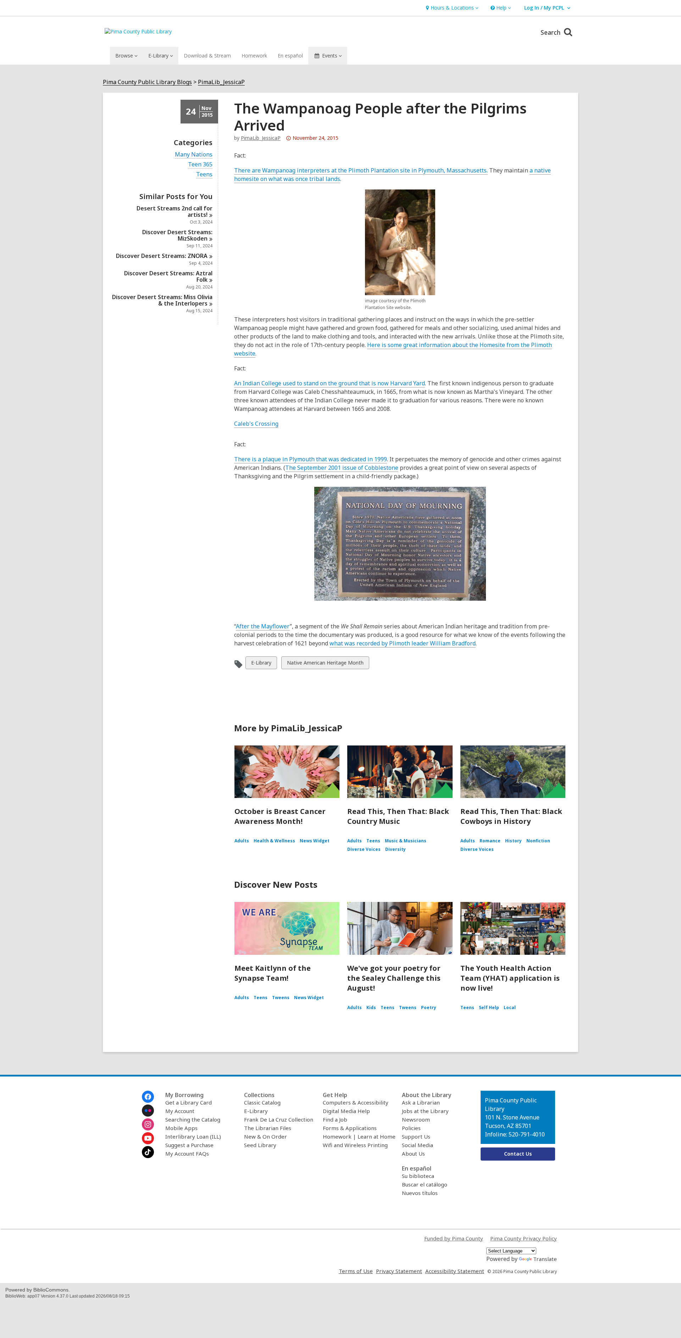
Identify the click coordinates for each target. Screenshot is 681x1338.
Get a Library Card (188, 1102)
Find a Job (335, 1119)
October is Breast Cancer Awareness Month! (280, 816)
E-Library (261, 664)
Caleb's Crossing (256, 424)
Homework (254, 55)
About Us (413, 1153)
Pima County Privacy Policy (523, 1238)
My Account (179, 1110)
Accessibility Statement (454, 1270)
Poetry (428, 1007)
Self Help (489, 1007)
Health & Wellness (274, 841)
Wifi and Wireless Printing (355, 1145)
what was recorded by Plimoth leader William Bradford (403, 643)
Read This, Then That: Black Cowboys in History (511, 816)
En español (290, 55)
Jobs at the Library (425, 1110)
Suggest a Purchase (189, 1145)
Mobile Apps (181, 1127)
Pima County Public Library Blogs (147, 82)
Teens (204, 174)
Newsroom (416, 1119)
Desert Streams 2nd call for (174, 211)
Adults (241, 841)
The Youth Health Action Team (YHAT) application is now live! (510, 978)
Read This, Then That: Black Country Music (398, 816)
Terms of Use (356, 1270)
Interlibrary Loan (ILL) (193, 1136)
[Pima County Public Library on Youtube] (148, 1138)
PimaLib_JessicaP (221, 82)
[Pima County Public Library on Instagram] (148, 1124)
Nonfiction (538, 841)
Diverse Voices (364, 849)
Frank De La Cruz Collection (278, 1119)
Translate (545, 1258)
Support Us (416, 1136)
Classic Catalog (262, 1102)
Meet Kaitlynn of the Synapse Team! (272, 973)
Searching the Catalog (192, 1119)
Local (510, 1007)
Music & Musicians (405, 841)
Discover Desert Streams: (177, 235)
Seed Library (260, 1145)
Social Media (417, 1145)
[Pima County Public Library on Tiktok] (148, 1152)
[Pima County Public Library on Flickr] (148, 1111)
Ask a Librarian (421, 1102)
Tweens (280, 998)
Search (551, 32)
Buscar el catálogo (424, 1184)
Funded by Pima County (453, 1238)
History (513, 841)
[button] (451, 8)
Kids (371, 1007)
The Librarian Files (267, 1127)
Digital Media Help (346, 1110)
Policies (411, 1127)
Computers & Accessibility (355, 1102)
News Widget (315, 841)
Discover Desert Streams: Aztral (168, 276)
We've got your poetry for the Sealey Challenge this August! (394, 978)
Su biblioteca (418, 1175)
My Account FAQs (187, 1153)
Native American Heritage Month (325, 664)
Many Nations (193, 154)
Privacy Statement (399, 1270)
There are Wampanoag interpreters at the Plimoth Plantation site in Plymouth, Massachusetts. (361, 170)
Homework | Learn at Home (359, 1136)
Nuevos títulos (420, 1192)
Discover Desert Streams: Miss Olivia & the (162, 300)
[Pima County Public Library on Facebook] (148, 1097)
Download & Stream (207, 55)
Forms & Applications (350, 1127)
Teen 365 (200, 164)
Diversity (395, 849)
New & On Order (265, 1136)
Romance (490, 841)
